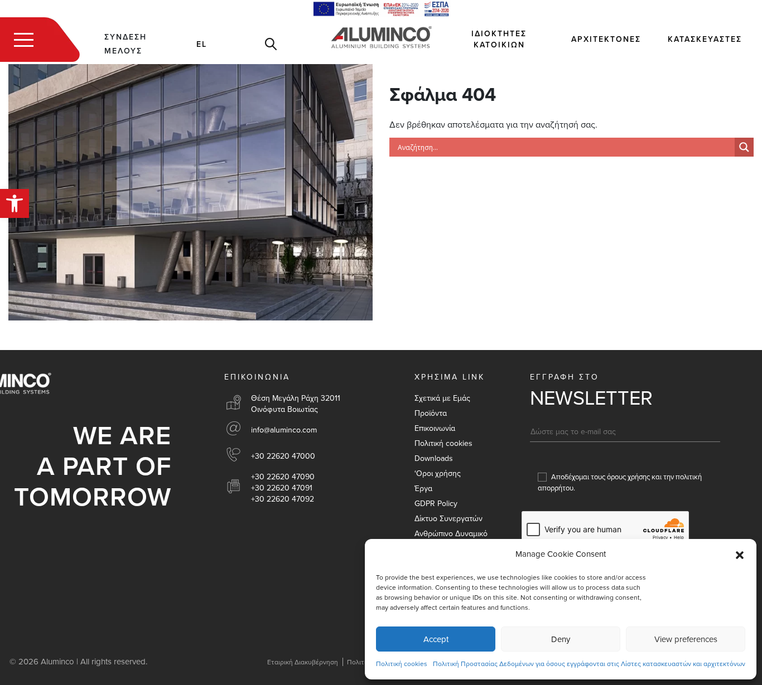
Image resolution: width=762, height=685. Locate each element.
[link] (14, 203)
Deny (560, 639)
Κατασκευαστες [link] (705, 39)
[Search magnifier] (744, 147)
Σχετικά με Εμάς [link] (442, 398)
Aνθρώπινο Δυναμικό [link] (451, 533)
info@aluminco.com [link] (284, 430)
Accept (435, 639)
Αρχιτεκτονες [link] (606, 39)
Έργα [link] (423, 488)
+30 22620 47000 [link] (283, 456)
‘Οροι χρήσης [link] (437, 473)
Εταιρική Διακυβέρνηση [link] (302, 662)
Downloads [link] (433, 458)
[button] (739, 554)
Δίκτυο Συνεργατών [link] (448, 518)
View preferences (685, 639)
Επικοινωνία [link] (434, 428)
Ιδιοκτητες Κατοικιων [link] (499, 39)
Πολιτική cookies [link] (401, 664)
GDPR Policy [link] (435, 503)
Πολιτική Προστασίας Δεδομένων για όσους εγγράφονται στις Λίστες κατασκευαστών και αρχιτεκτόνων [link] (589, 664)
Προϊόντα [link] (430, 413)
